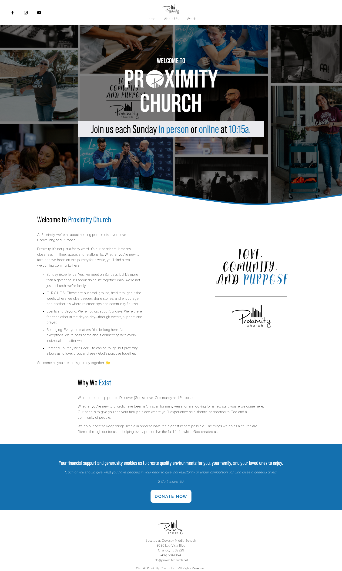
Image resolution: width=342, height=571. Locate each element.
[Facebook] (12, 12)
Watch (191, 18)
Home (150, 18)
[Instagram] (25, 12)
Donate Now (171, 496)
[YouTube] (39, 12)
